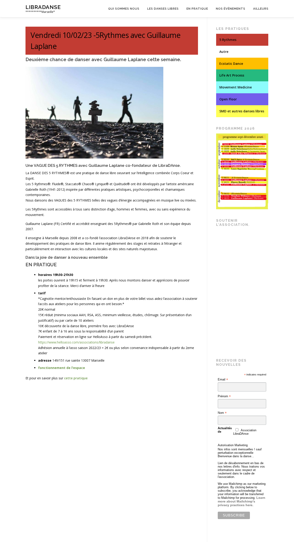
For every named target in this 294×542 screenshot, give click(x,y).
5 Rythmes (227, 39)
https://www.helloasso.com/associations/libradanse (76, 342)
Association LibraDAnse (244, 431)
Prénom (224, 396)
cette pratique (76, 378)
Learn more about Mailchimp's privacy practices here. (241, 501)
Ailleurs (261, 8)
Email (223, 379)
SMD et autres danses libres (241, 111)
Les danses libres (163, 8)
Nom (222, 413)
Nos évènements (230, 8)
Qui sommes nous (123, 8)
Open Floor (228, 99)
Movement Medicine (235, 87)
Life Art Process (231, 75)
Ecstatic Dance (231, 63)
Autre (223, 51)
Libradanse (43, 7)
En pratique (197, 8)
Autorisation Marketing (233, 445)
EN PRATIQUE (41, 264)
